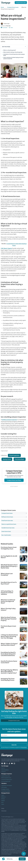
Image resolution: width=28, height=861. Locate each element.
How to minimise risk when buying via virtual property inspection (13, 58)
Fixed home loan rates (7, 520)
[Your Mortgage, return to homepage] (6, 2)
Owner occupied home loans (8, 524)
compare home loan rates (14, 480)
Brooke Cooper (7, 23)
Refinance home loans (7, 517)
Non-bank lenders (6, 535)
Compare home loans (7, 513)
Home (2, 7)
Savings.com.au (19, 856)
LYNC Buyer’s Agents (6, 248)
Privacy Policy (24, 747)
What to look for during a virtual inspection (12, 52)
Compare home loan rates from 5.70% (14, 472)
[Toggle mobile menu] (23, 854)
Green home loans (6, 531)
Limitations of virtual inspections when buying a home (14, 55)
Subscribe (14, 745)
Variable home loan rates (7, 527)
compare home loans (13, 7)
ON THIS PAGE (6, 46)
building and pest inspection (9, 419)
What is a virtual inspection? (9, 50)
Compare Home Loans (21, 2)
